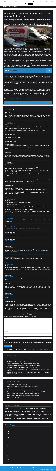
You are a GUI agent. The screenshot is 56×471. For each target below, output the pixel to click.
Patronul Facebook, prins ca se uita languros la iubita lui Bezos (24, 386)
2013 (8, 452)
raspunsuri (8, 418)
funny (25, 411)
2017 (8, 444)
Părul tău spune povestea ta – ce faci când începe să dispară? (25, 393)
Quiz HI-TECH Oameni (18, 416)
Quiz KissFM (33, 416)
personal (25, 414)
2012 (8, 453)
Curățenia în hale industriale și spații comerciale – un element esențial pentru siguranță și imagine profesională (28, 369)
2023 (8, 433)
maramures (46, 411)
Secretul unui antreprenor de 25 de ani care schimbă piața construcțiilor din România (30, 391)
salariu (30, 98)
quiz (33, 414)
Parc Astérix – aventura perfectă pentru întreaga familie (19, 361)
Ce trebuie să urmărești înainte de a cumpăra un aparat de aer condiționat (23, 363)
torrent (28, 418)
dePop (6, 122)
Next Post (49, 102)
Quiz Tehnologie (40, 416)
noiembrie (10, 414)
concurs (43, 408)
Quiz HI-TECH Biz (9, 416)
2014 (8, 450)
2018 (8, 442)
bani (11, 408)
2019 (8, 441)
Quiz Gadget (48, 414)
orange (20, 414)
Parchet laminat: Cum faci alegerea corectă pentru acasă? (24, 390)
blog (21, 408)
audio (9, 408)
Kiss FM (42, 411)
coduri (29, 409)
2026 (8, 428)
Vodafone (38, 418)
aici (27, 4)
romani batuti (26, 98)
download (48, 408)
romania (14, 418)
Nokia (13, 414)
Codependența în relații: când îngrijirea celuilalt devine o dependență (22, 358)
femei (18, 411)
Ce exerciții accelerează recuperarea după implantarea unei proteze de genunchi (24, 365)
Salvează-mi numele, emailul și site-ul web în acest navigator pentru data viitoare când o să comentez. (28, 342)
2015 (8, 448)
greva (9, 98)
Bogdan (8, 395)
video (35, 418)
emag (10, 411)
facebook (14, 411)
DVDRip (6, 411)
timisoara (23, 418)
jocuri (38, 411)
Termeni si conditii (7, 467)
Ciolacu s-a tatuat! (15, 397)
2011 (8, 455)
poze (30, 414)
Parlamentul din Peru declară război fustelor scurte (23, 388)
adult (6, 409)
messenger (7, 414)
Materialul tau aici (24, 467)
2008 (8, 461)
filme (21, 411)
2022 (8, 435)
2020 (8, 439)
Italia (12, 98)
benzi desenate (16, 409)
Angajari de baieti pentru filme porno (19, 384)
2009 (8, 459)
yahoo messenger (44, 418)
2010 (8, 457)
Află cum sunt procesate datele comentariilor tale (37, 349)
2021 (8, 437)
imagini (33, 411)
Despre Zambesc (15, 467)
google (28, 411)
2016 (8, 446)
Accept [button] (30, 3)
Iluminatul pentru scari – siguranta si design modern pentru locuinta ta (22, 367)
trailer (30, 418)
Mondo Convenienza (18, 98)
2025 (8, 429)
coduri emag (35, 409)
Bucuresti (24, 408)
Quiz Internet (27, 416)
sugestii (18, 418)
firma (6, 98)
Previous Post (8, 102)
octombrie (16, 414)
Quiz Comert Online (40, 414)
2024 (8, 431)
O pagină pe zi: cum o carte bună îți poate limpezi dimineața (20, 360)
